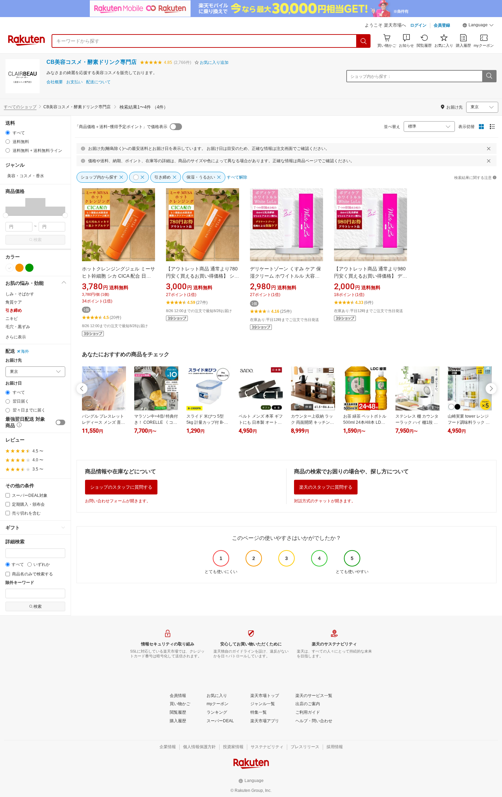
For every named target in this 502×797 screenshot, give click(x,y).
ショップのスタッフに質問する (121, 487)
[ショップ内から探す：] (489, 76)
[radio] (7, 132)
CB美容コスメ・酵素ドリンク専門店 (91, 62)
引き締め (13, 310)
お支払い (74, 82)
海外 (25, 351)
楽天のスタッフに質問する (325, 487)
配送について (98, 82)
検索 (37, 239)
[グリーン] (29, 268)
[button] (478, 26)
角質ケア (13, 302)
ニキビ (11, 318)
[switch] (60, 422)
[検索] (364, 41)
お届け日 (13, 383)
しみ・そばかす (19, 294)
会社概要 (54, 82)
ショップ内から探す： (370, 76)
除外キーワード (19, 583)
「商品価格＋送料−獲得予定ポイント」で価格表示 (121, 126)
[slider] (5, 215)
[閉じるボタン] (489, 148)
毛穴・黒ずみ (17, 326)
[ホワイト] (9, 268)
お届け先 (13, 360)
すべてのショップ (20, 106)
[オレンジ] (19, 268)
